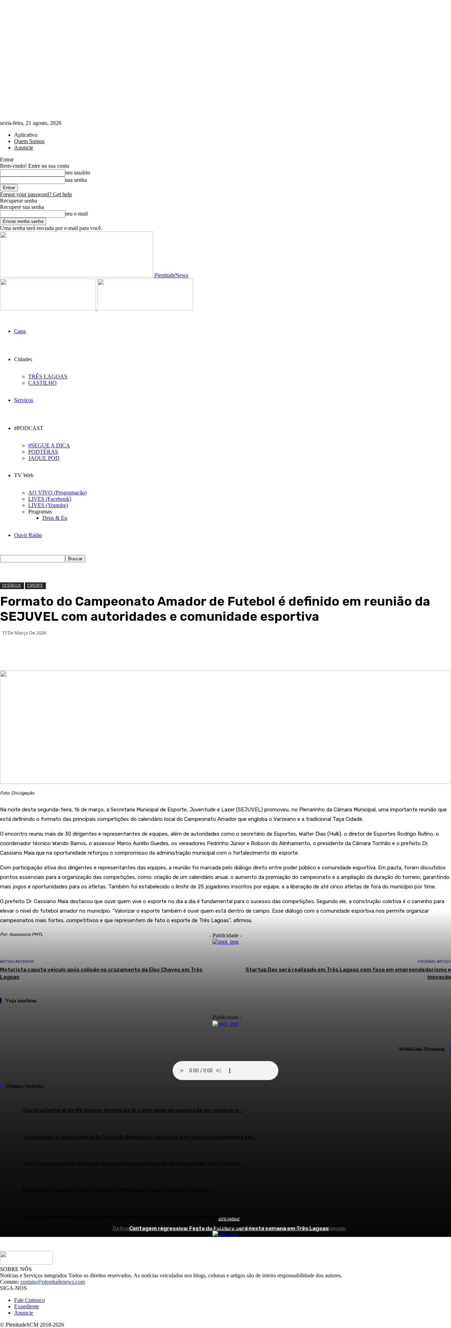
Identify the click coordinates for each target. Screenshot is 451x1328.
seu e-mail (76, 214)
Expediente (26, 1306)
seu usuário (77, 172)
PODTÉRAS (43, 452)
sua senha (76, 180)
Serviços (23, 400)
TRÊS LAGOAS (47, 376)
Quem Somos (29, 141)
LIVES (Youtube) (48, 505)
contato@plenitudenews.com (52, 1282)
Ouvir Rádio (28, 535)
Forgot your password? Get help (36, 194)
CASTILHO (42, 383)
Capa (20, 331)
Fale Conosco (29, 1300)
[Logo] (48, 308)
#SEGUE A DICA (49, 445)
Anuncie (23, 148)
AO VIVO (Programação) (57, 493)
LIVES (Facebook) (49, 499)
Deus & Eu (54, 518)
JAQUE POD (44, 458)
